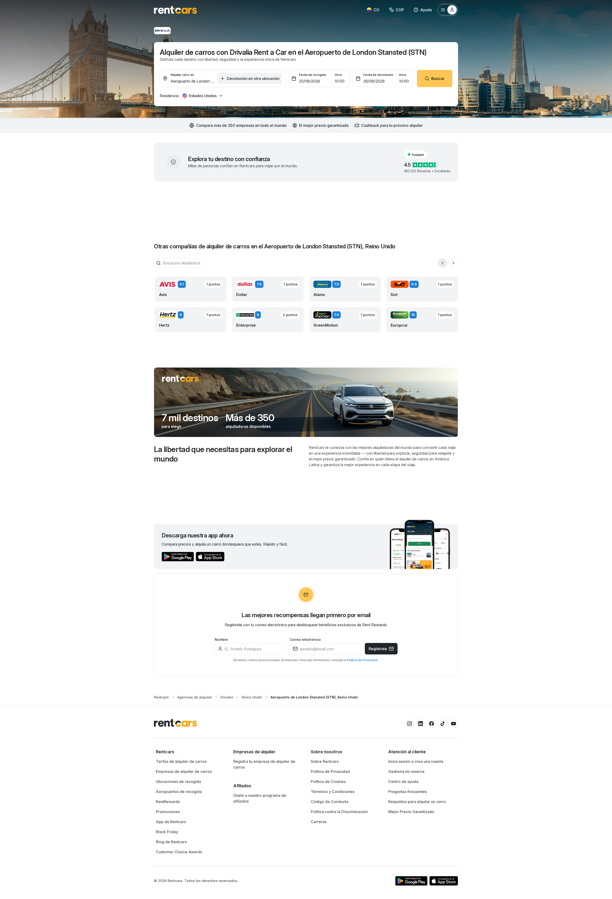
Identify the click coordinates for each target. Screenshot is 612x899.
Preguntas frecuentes (407, 791)
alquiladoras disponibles (248, 426)
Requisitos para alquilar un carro (417, 801)
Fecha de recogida (312, 75)
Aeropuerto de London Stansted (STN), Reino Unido (314, 697)
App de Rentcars (171, 821)
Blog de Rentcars (171, 841)
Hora (338, 75)
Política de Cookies (328, 781)
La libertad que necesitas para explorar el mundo (223, 454)
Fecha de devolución (378, 75)
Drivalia (226, 697)
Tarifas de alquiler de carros (181, 761)
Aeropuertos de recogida (179, 791)
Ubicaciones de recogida (178, 781)
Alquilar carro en (182, 75)
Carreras (319, 821)
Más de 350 (250, 418)
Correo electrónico (305, 639)
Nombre (221, 639)
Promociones (168, 811)
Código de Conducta (329, 801)
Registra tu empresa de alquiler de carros (264, 764)
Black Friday (167, 831)
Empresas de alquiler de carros (184, 771)
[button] (419, 154)
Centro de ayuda (403, 781)
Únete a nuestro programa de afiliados (259, 798)
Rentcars (161, 697)
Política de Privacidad (362, 660)
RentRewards (168, 801)
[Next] (453, 263)
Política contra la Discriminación (339, 811)
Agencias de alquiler (194, 697)
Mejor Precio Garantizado (411, 811)
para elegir (172, 426)
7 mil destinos (190, 418)
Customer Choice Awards (179, 851)
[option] (190, 752)
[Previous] (442, 263)
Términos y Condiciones (333, 791)
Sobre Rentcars (325, 761)
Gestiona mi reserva (406, 771)
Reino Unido (252, 697)
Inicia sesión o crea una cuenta (415, 761)
